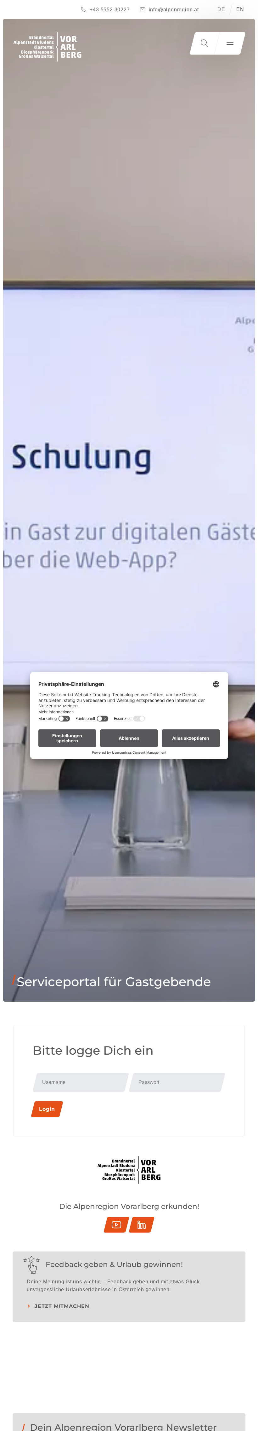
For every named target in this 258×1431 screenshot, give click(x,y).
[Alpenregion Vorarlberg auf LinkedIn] (142, 1225)
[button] (204, 43)
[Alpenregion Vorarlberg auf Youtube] (116, 1225)
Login (47, 1109)
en (240, 9)
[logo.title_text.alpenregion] (47, 47)
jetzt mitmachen (62, 1306)
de (221, 9)
